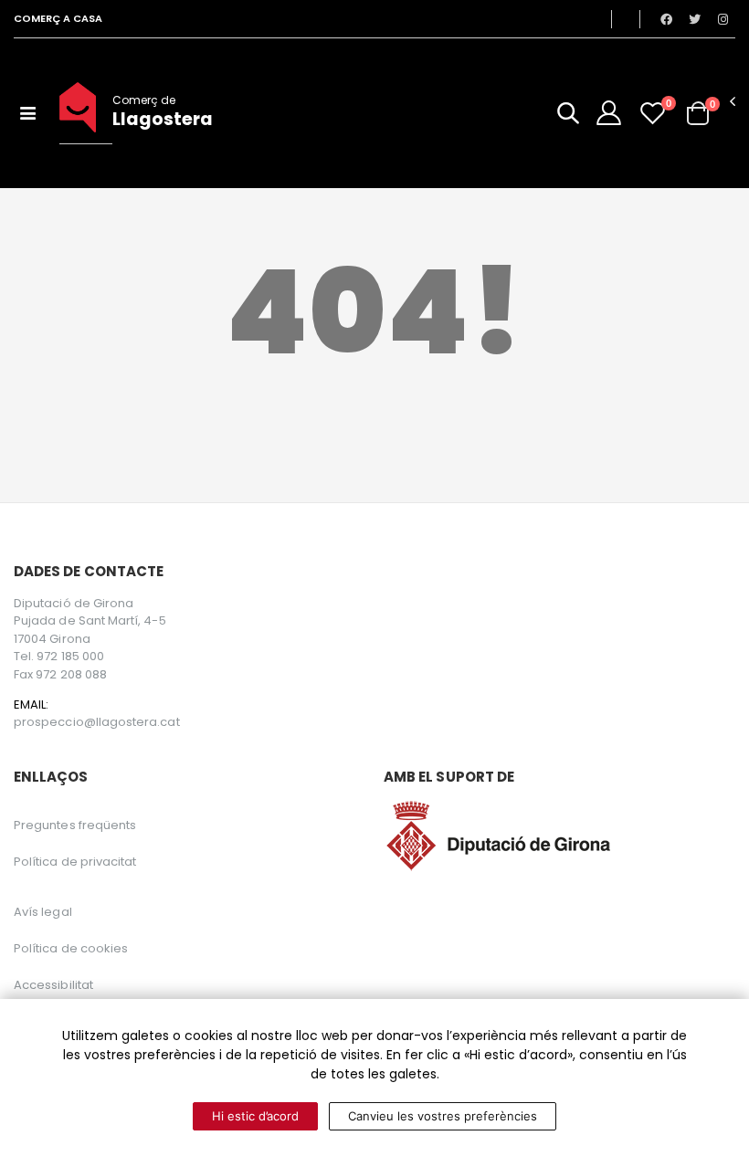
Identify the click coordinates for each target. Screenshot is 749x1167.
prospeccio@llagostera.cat (97, 722)
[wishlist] (652, 112)
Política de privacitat (75, 861)
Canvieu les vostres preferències (442, 1116)
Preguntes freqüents (75, 825)
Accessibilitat (53, 985)
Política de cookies (71, 948)
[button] (568, 116)
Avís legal (43, 911)
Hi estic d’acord (255, 1116)
